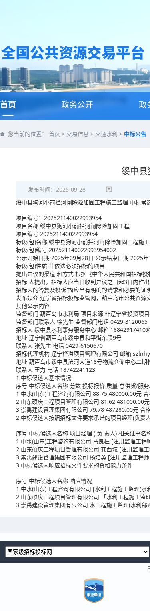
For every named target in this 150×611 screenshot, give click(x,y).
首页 (8, 104)
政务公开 (77, 104)
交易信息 (77, 134)
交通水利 (106, 134)
